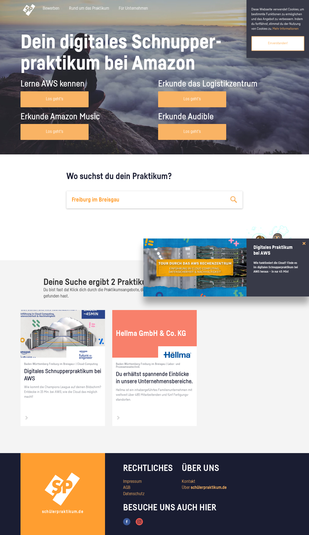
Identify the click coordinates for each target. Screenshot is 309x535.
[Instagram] (139, 521)
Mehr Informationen (286, 28)
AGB (126, 487)
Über (204, 487)
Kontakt (188, 481)
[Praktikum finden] (234, 200)
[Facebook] (126, 521)
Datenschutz (133, 494)
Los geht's (54, 99)
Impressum (132, 481)
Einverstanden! (278, 43)
